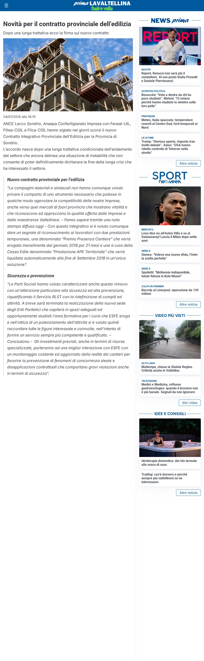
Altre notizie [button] (188, 163)
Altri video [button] (189, 403)
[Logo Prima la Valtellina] (102, 5)
